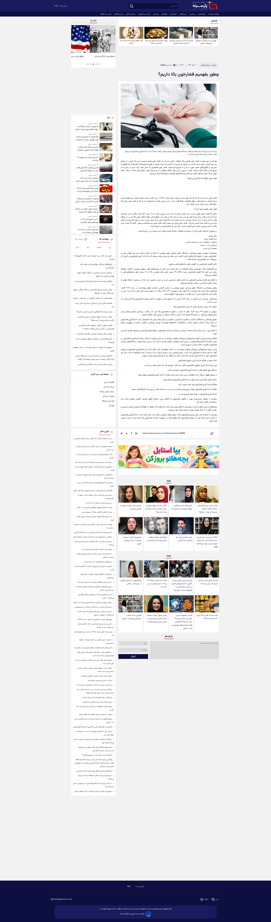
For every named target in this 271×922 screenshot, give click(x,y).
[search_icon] (131, 6)
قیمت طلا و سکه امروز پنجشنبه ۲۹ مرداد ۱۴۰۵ (156, 42)
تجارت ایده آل (108, 396)
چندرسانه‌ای (119, 14)
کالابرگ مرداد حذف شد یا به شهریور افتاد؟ (97, 755)
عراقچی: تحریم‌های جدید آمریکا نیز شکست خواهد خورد (92, 537)
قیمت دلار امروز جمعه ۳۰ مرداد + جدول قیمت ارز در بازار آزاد (157, 584)
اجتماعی (173, 14)
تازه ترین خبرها (108, 401)
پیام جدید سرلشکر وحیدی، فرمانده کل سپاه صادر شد (93, 462)
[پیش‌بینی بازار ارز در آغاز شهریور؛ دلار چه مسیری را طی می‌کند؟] (106, 178)
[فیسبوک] (131, 433)
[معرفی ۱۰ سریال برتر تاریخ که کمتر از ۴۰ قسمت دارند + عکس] (106, 199)
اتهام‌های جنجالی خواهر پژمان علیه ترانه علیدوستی (157, 539)
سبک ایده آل (109, 387)
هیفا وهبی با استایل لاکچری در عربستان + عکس (130, 582)
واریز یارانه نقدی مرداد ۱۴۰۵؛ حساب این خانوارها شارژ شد (87, 190)
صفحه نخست (213, 14)
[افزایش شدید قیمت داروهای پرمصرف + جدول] (206, 33)
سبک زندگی (131, 14)
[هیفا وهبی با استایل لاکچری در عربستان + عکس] (130, 569)
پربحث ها (79, 239)
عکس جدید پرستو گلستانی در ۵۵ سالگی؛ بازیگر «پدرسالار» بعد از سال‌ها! (207, 509)
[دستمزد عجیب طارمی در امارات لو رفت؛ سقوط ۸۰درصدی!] (106, 209)
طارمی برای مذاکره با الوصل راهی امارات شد (97, 549)
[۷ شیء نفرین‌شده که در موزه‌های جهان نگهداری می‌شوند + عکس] (106, 219)
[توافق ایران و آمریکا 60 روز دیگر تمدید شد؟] (93, 39)
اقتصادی (202, 14)
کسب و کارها (106, 14)
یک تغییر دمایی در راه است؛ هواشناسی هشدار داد (87, 231)
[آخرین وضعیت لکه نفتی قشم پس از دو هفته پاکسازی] (106, 168)
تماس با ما (63, 6)
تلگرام (206, 899)
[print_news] (136, 433)
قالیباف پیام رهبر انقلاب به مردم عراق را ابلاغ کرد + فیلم (93, 490)
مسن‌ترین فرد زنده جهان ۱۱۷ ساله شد (87, 159)
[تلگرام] (126, 433)
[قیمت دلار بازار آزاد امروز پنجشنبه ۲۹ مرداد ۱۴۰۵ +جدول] (181, 33)
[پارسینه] (203, 6)
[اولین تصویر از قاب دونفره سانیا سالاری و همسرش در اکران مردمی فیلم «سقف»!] (156, 603)
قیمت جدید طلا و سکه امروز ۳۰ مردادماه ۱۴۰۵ (207, 617)
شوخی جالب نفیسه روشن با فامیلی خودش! (130, 507)
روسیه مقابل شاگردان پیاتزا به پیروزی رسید (97, 512)
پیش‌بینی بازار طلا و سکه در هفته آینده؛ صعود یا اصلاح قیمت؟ (88, 149)
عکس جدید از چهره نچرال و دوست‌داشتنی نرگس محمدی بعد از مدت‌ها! (156, 509)
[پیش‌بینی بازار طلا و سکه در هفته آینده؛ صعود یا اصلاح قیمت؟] (106, 147)
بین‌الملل (183, 14)
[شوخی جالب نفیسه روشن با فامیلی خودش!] (130, 494)
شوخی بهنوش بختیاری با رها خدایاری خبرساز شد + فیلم (93, 602)
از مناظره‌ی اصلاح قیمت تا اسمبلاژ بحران (98, 562)
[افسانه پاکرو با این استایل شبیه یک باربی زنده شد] (207, 569)
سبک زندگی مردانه (107, 391)
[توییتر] (122, 433)
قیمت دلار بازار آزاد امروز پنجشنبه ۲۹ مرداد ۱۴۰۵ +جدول (181, 42)
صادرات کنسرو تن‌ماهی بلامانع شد (100, 680)
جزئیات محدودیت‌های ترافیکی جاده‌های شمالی (95, 714)
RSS (56, 6)
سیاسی (192, 14)
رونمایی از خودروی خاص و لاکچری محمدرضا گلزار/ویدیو (92, 727)
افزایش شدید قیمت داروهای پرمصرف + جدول (206, 42)
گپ (217, 899)
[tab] (99, 64)
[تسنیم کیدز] (168, 458)
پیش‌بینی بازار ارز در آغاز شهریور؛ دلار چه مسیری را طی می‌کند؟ (87, 180)
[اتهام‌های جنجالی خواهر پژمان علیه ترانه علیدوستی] (156, 525)
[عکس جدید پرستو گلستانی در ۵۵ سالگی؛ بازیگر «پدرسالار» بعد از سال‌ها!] (207, 494)
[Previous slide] (74, 39)
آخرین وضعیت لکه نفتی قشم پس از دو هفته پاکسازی (87, 169)
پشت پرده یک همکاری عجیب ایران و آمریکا (94, 311)
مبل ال (111, 405)
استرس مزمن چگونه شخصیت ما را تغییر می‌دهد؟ (94, 582)
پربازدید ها (104, 239)
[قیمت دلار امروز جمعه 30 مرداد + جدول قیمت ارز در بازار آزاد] (156, 569)
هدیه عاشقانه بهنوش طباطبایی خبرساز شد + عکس (94, 507)
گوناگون (214, 20)
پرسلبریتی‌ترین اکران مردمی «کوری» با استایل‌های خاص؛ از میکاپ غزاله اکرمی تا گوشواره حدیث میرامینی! (181, 585)
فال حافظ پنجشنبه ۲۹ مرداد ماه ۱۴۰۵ (131, 42)
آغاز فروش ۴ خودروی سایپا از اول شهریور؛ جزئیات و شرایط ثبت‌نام (87, 138)
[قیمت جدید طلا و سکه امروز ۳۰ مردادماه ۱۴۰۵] (207, 603)
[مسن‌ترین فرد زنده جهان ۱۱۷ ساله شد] (106, 157)
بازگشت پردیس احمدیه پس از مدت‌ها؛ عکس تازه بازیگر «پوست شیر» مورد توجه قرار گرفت (207, 542)
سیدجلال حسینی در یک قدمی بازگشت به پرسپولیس (93, 607)
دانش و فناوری (144, 14)
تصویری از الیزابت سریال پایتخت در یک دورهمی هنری (132, 540)
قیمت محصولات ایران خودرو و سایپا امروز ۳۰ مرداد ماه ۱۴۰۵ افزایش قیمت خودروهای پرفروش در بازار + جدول (181, 622)
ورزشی (156, 14)
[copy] (211, 433)
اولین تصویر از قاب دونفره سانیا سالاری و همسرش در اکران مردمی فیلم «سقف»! (157, 618)
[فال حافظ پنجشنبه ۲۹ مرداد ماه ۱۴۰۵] (131, 33)
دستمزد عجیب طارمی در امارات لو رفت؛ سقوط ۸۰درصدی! (86, 211)
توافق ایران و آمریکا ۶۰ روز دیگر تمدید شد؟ (93, 56)
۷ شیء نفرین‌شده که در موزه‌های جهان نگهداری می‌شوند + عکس (89, 221)
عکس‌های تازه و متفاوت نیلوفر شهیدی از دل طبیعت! (181, 507)
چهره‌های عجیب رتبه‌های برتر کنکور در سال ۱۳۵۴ (94, 619)
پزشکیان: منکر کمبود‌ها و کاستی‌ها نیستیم (97, 697)
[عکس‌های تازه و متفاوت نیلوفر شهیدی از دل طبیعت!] (181, 494)
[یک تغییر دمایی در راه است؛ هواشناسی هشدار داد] (106, 230)
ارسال (133, 656)
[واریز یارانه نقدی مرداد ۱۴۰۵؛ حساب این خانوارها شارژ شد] (106, 188)
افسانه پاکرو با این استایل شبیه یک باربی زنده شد (208, 582)
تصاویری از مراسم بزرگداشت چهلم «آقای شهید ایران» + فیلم (87, 128)
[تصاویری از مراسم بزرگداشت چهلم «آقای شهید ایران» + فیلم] (106, 126)
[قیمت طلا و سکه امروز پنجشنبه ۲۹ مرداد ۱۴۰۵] (156, 33)
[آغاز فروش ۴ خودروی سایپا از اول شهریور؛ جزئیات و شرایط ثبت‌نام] (106, 137)
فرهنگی (164, 14)
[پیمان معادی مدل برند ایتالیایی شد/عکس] (181, 525)
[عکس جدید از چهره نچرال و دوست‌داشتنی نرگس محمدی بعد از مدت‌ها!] (156, 494)
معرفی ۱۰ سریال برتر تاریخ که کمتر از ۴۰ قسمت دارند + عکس (86, 200)
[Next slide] (112, 39)
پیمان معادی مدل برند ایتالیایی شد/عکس (184, 539)
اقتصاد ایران (109, 382)
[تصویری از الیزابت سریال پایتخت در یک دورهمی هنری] (130, 525)
